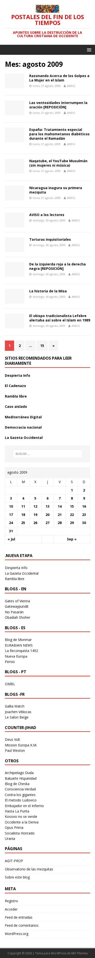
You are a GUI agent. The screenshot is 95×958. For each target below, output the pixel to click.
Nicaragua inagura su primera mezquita (55, 189)
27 (47, 522)
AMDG (71, 86)
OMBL (10, 684)
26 (35, 522)
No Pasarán (14, 612)
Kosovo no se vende (21, 816)
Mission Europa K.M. (21, 745)
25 (23, 522)
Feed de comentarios (21, 925)
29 (72, 522)
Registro (11, 901)
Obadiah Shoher (17, 617)
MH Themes (79, 953)
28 (60, 522)
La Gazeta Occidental (24, 437)
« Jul (11, 539)
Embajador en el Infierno (24, 805)
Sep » (71, 539)
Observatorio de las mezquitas (29, 869)
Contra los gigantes (20, 794)
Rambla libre (16, 396)
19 (35, 514)
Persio (10, 661)
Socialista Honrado (20, 833)
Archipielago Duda (19, 772)
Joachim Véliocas (18, 711)
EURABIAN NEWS (19, 645)
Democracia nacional (23, 427)
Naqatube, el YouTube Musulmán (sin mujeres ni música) (58, 163)
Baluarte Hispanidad (21, 778)
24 (11, 522)
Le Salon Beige (16, 717)
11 (23, 506)
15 (42, 345)
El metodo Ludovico (21, 800)
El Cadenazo (15, 385)
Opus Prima (14, 827)
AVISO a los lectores (46, 214)
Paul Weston (15, 750)
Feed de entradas (18, 917)
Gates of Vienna (17, 601)
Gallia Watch (14, 706)
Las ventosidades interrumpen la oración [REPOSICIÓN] (58, 104)
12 (35, 506)
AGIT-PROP (14, 860)
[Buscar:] (47, 454)
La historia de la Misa (48, 291)
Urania (10, 838)
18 (23, 514)
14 (60, 506)
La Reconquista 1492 (21, 650)
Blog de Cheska (17, 783)
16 (84, 506)
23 (84, 514)
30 (84, 522)
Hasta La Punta (17, 811)
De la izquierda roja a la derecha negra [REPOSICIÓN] (57, 266)
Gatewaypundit (16, 606)
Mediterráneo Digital (23, 417)
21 (60, 514)
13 (47, 506)
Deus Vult (12, 739)
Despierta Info (17, 375)
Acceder (11, 909)
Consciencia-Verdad (20, 789)
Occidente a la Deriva (21, 822)
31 (11, 531)
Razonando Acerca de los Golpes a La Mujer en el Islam (59, 77)
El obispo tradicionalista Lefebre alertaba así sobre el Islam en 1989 (59, 317)
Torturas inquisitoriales (50, 239)
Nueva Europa (16, 656)
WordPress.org (16, 933)
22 (72, 514)
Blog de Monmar (18, 639)
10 (11, 506)
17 (11, 514)
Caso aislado (16, 406)
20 (47, 514)
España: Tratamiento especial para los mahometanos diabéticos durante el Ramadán (59, 134)
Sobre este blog (17, 877)
